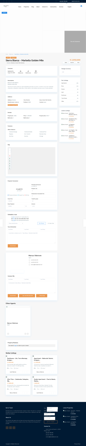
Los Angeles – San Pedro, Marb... (73, 130)
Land (62, 92)
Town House (64, 98)
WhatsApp (42, 295)
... (24, 365)
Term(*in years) (35, 198)
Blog (33, 6)
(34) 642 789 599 (49, 432)
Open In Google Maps (12, 105)
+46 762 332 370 (34, 260)
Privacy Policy (77, 444)
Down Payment (11, 204)
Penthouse (11, 54)
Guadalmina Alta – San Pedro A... (73, 119)
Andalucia (17, 102)
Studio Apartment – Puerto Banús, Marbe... (45, 380)
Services (61, 6)
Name (45, 408)
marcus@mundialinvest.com (36, 264)
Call (27, 295)
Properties (26, 6)
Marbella (13, 63)
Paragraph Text (47, 415)
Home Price (10, 198)
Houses (63, 89)
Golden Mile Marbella (19, 63)
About (38, 6)
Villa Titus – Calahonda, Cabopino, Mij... (18, 380)
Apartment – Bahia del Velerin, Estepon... (43, 359)
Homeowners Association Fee (38, 193)
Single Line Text (47, 412)
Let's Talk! (50, 421)
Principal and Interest (36, 184)
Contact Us (45, 6)
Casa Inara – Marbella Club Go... (73, 114)
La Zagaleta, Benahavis (72, 125)
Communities (53, 6)
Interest (33, 204)
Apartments (64, 83)
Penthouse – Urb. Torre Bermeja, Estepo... (17, 359)
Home (19, 6)
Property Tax (34, 188)
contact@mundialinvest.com (52, 436)
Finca (62, 86)
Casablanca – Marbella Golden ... (73, 136)
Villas (62, 101)
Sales (8, 57)
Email (45, 410)
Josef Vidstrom (13, 372)
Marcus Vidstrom (35, 255)
